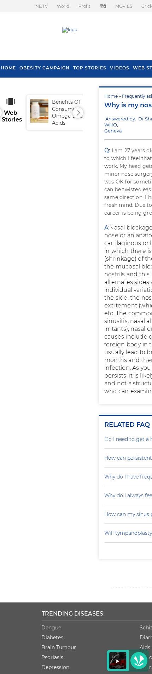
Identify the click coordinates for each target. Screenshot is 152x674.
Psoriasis (52, 657)
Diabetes (52, 637)
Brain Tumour (58, 647)
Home (111, 96)
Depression (55, 667)
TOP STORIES (89, 67)
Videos (119, 67)
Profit (84, 6)
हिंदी (103, 6)
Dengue (51, 627)
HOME (8, 67)
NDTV (41, 6)
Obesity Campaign (44, 67)
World (63, 6)
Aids (145, 647)
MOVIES (123, 6)
